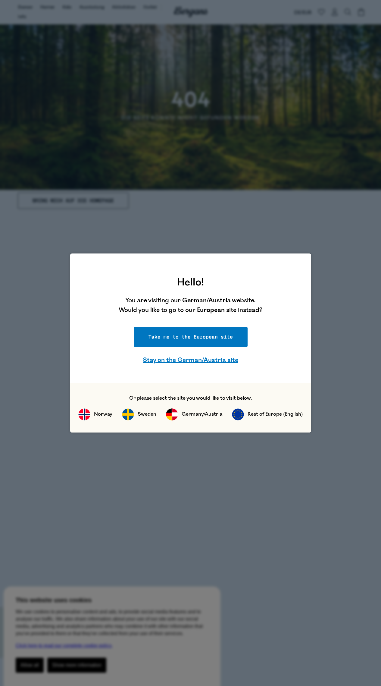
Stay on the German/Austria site (190, 360)
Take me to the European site (190, 337)
